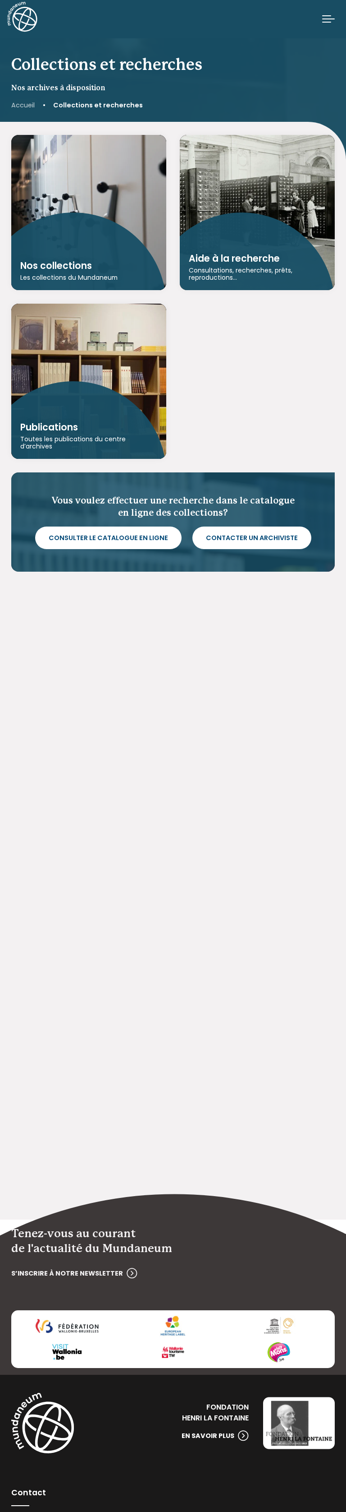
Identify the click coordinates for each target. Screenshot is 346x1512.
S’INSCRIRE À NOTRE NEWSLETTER (67, 1273)
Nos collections (56, 265)
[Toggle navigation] (328, 19)
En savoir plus (208, 1435)
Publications (49, 427)
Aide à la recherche (234, 258)
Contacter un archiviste (252, 537)
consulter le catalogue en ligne (108, 537)
